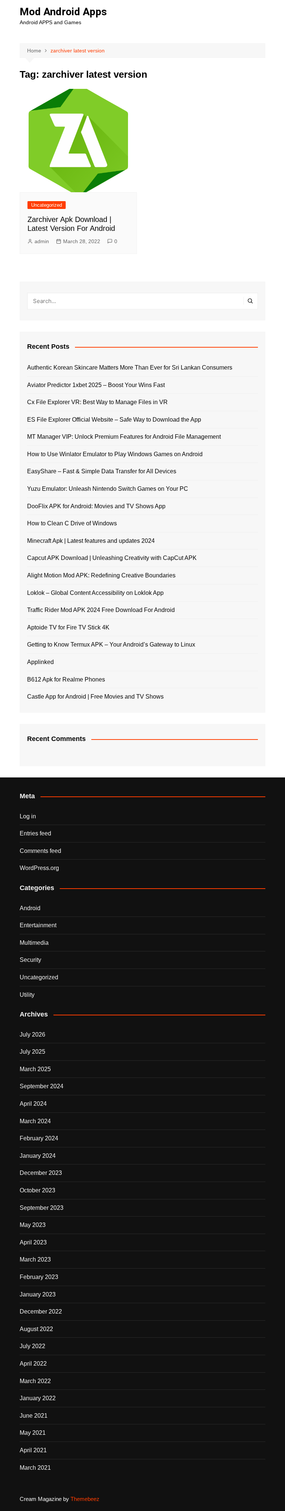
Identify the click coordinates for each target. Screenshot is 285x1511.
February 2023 (39, 1277)
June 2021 (34, 1415)
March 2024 (35, 1121)
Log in (28, 816)
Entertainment (38, 925)
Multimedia (34, 943)
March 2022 (35, 1381)
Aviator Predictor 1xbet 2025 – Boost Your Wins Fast (96, 385)
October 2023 (37, 1190)
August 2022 (36, 1329)
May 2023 (33, 1225)
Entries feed (35, 833)
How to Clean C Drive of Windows (72, 523)
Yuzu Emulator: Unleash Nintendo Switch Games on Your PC (107, 489)
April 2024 (33, 1104)
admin (42, 241)
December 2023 (41, 1173)
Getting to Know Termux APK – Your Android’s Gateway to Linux (111, 644)
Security (30, 960)
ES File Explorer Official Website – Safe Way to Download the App (114, 419)
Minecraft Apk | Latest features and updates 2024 (91, 541)
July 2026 (32, 1034)
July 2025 (32, 1051)
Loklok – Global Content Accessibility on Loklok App (95, 593)
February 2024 (39, 1138)
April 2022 (33, 1363)
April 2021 (33, 1450)
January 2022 (38, 1398)
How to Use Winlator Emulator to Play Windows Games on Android (115, 454)
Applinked (40, 662)
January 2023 (38, 1294)
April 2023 (33, 1242)
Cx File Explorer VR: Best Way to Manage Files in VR (97, 402)
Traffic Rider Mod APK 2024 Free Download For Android (101, 610)
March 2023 (35, 1259)
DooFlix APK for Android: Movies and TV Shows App (96, 506)
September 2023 (41, 1208)
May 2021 (33, 1433)
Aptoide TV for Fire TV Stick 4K (68, 627)
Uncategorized (46, 205)
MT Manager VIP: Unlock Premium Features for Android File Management (124, 437)
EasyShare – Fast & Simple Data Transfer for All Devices (101, 471)
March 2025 (35, 1069)
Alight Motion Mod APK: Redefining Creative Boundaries (101, 575)
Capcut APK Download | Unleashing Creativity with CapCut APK (112, 558)
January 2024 (38, 1156)
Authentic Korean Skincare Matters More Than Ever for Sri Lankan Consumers (129, 367)
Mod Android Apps (63, 12)
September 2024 (41, 1086)
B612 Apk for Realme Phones (66, 679)
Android (30, 908)
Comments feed (40, 851)
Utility (27, 995)
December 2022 (41, 1311)
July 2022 (32, 1346)
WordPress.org (39, 868)
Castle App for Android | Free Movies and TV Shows (95, 696)
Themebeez (85, 1499)
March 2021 (35, 1468)
